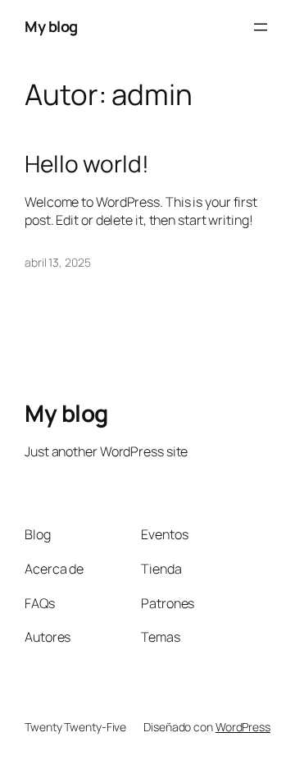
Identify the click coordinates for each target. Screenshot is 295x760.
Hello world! (87, 164)
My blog (51, 26)
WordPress (243, 727)
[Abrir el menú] (260, 27)
